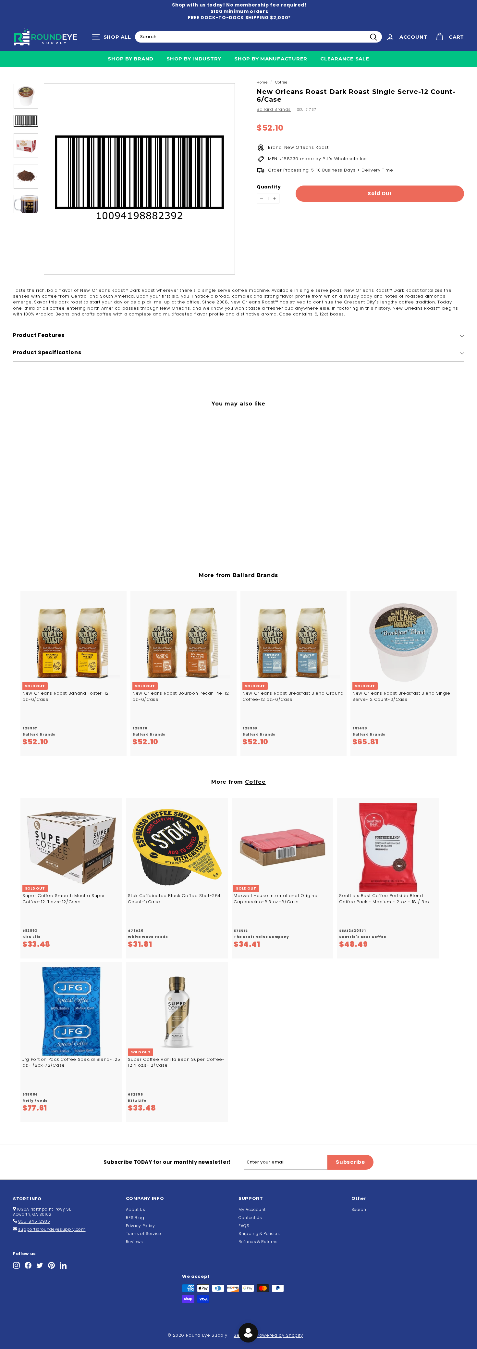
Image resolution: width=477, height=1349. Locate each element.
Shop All (113, 38)
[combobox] (258, 36)
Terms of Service (143, 1233)
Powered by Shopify (280, 1335)
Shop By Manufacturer (270, 59)
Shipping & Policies (259, 1233)
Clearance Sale (344, 59)
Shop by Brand (130, 59)
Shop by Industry (193, 59)
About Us (135, 1209)
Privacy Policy (140, 1225)
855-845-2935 (34, 1221)
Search (358, 1209)
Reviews (134, 1241)
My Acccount (252, 1209)
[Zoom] (139, 179)
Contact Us (250, 1217)
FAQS (244, 1225)
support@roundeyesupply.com (52, 1229)
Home (262, 82)
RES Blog (135, 1217)
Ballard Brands (274, 109)
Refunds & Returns (258, 1241)
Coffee (281, 82)
